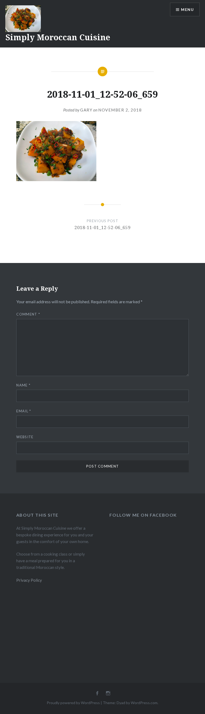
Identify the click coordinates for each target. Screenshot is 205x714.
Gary (86, 109)
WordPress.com (144, 702)
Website (24, 437)
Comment (28, 314)
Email (23, 411)
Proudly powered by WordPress (73, 702)
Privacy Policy (29, 580)
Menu (187, 9)
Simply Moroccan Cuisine (57, 37)
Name (23, 385)
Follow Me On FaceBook (143, 514)
